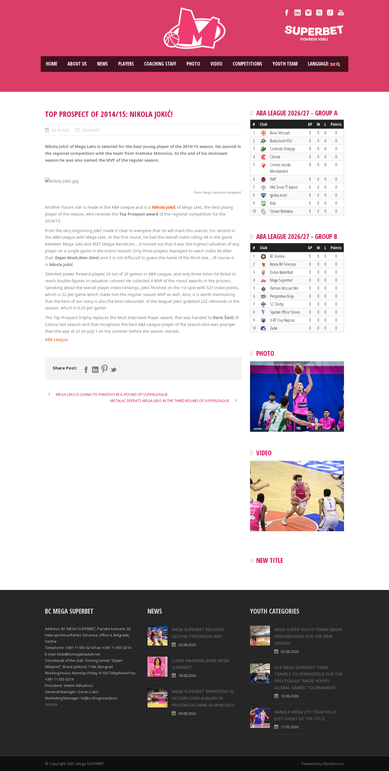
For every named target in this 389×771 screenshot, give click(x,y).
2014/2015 (91, 130)
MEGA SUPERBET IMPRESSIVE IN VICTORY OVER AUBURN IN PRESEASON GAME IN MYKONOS (203, 698)
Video (216, 63)
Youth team (285, 63)
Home (51, 63)
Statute (51, 704)
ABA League (56, 339)
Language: (319, 63)
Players (126, 63)
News (102, 63)
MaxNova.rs (333, 763)
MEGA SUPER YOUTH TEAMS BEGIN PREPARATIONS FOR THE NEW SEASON (308, 636)
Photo (193, 63)
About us (77, 63)
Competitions (247, 63)
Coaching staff (160, 63)
